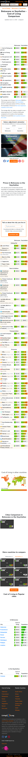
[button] (4, 161)
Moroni (4, 706)
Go (20, 4)
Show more (14, 590)
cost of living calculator (8, 721)
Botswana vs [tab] (9, 556)
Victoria (2, 676)
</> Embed (14, 161)
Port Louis (4, 708)
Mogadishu (5, 703)
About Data (9, 756)
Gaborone (3, 627)
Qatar (16, 708)
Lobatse (2, 645)
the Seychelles (19, 102)
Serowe (2, 637)
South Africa (18, 691)
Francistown (4, 630)
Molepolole (3, 632)
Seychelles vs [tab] (19, 556)
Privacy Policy (18, 756)
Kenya (17, 694)
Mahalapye (3, 640)
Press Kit (4, 744)
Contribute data (13, 234)
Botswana (15, 8)
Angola (17, 696)
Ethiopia (17, 710)
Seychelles (22, 8)
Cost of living (19, 1)
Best (26, 1)
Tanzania (17, 699)
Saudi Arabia (18, 701)
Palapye (2, 642)
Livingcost (20, 20)
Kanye (2, 635)
